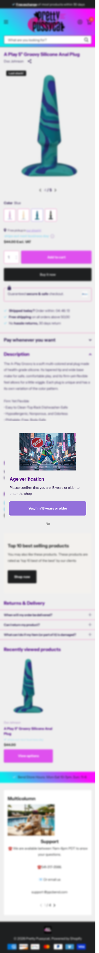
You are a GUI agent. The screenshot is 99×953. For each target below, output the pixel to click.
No (48, 524)
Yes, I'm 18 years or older (47, 508)
